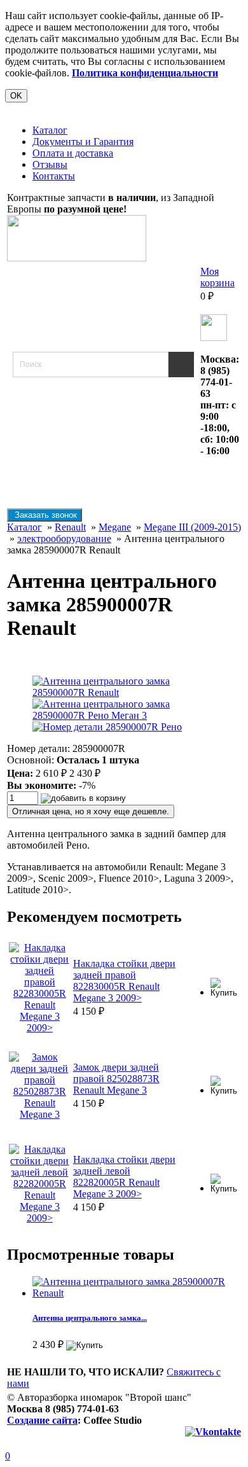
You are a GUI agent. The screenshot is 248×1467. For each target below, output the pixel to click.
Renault (70, 527)
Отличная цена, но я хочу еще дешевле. (90, 811)
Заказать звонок (44, 515)
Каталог (49, 130)
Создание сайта (42, 1420)
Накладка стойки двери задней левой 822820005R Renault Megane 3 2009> (124, 1176)
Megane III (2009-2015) (192, 527)
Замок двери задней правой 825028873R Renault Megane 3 (116, 1078)
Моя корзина (217, 277)
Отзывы (49, 164)
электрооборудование (64, 538)
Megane (115, 527)
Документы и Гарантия (83, 141)
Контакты (53, 175)
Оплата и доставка (72, 153)
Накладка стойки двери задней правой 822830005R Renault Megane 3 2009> (124, 980)
